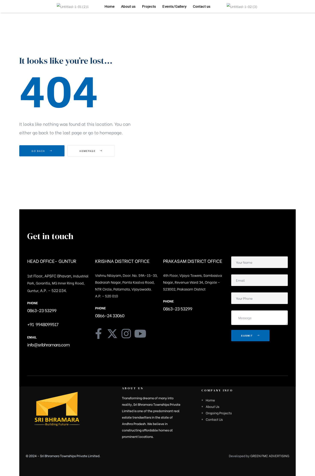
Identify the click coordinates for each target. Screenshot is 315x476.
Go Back (39, 151)
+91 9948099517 (42, 324)
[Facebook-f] (98, 333)
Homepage (88, 151)
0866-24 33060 (109, 315)
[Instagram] (126, 333)
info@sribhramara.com (48, 344)
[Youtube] (140, 333)
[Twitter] (112, 333)
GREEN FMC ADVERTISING (269, 455)
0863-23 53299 (41, 310)
